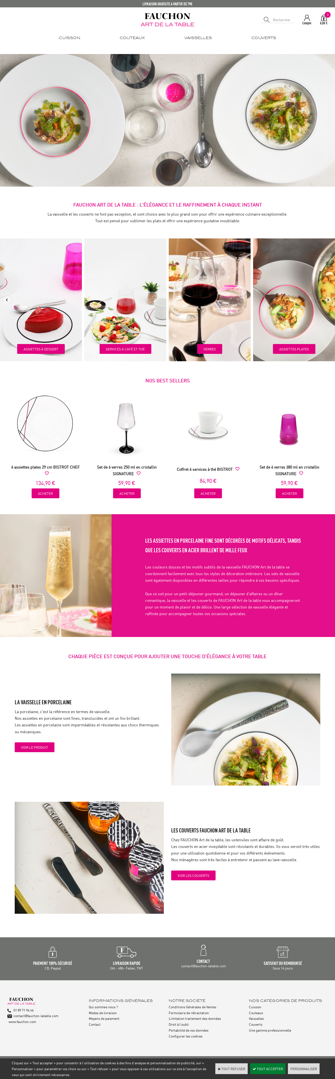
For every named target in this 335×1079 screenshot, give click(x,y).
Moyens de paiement (104, 1018)
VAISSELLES (198, 38)
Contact (95, 1024)
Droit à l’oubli (179, 1024)
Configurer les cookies (186, 1036)
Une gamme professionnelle (270, 1030)
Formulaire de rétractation (189, 1012)
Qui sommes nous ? (103, 1006)
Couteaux (256, 1012)
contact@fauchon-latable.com (35, 1015)
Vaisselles (256, 1018)
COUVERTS (263, 38)
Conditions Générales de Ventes (192, 1006)
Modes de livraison (103, 1012)
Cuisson (255, 1006)
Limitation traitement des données (195, 1018)
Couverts (255, 1024)
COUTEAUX (132, 38)
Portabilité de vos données (188, 1030)
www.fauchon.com (22, 1021)
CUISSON (69, 38)
